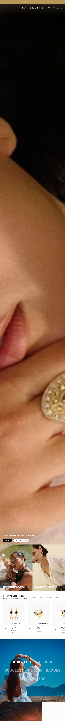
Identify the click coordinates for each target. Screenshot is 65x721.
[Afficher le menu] (3, 8)
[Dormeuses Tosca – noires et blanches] (14, 613)
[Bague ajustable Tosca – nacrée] (38, 613)
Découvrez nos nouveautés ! (32, 2)
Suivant (60, 613)
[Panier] (61, 8)
